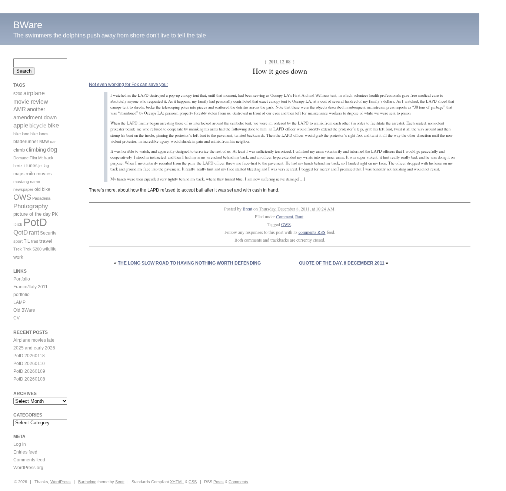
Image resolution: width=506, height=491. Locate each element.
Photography (30, 206)
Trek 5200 (32, 249)
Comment (284, 216)
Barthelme (87, 482)
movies (44, 173)
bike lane (21, 134)
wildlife (50, 249)
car (53, 141)
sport (18, 241)
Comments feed (29, 459)
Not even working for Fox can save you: (128, 84)
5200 (17, 94)
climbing (36, 150)
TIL (27, 241)
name (35, 181)
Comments (238, 482)
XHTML (177, 482)
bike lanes (39, 134)
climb (19, 150)
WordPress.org (28, 467)
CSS (193, 482)
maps (18, 173)
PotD (35, 222)
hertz (18, 165)
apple (20, 125)
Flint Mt (36, 158)
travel (45, 241)
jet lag (44, 165)
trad (34, 241)
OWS (286, 224)
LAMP (19, 302)
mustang (21, 181)
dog (52, 149)
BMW (44, 141)
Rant (299, 216)
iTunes (30, 165)
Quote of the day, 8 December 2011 (342, 263)
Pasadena (41, 198)
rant (34, 232)
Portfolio (21, 279)
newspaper (23, 189)
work (18, 257)
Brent (247, 209)
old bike (42, 189)
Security (48, 233)
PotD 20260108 (29, 379)
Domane (21, 158)
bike (53, 125)
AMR (19, 109)
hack (48, 157)
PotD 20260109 (29, 371)
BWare (27, 24)
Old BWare (24, 310)
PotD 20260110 (29, 363)
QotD (20, 232)
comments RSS (312, 232)
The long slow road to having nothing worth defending (189, 263)
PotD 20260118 (29, 355)
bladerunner (25, 141)
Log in (19, 444)
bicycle (37, 126)
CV (16, 318)
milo (30, 173)
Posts (218, 482)
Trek (17, 249)
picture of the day (32, 214)
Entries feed (25, 452)
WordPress (60, 482)
